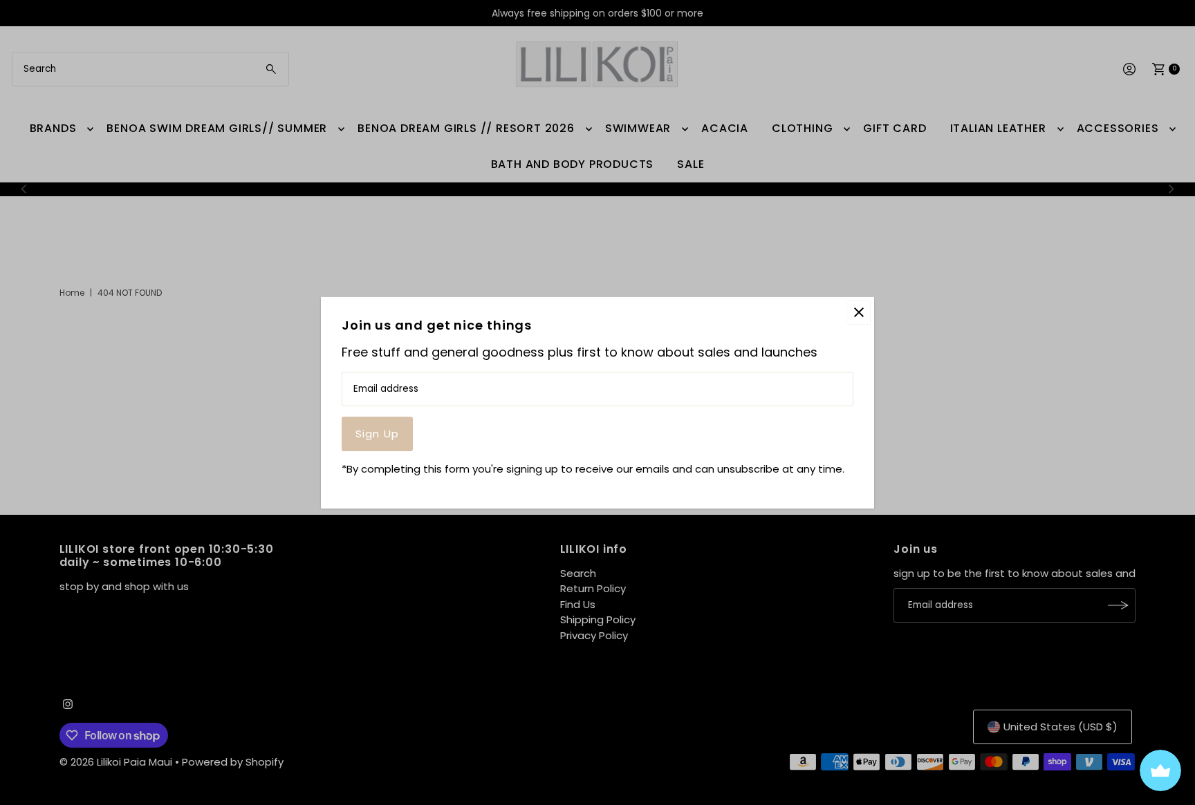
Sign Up (377, 433)
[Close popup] (858, 312)
